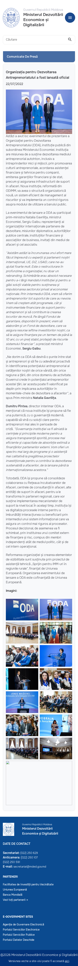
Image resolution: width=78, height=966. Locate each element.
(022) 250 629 (29, 853)
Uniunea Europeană (15, 889)
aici (67, 961)
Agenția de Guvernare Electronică (23, 924)
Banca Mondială (12, 894)
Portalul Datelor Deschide (18, 939)
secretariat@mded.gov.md (29, 866)
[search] (70, 39)
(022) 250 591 (11, 862)
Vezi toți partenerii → (15, 899)
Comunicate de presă (22, 57)
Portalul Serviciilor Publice (19, 934)
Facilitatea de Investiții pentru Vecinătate (28, 884)
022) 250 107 (30, 857)
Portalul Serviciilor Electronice (21, 929)
